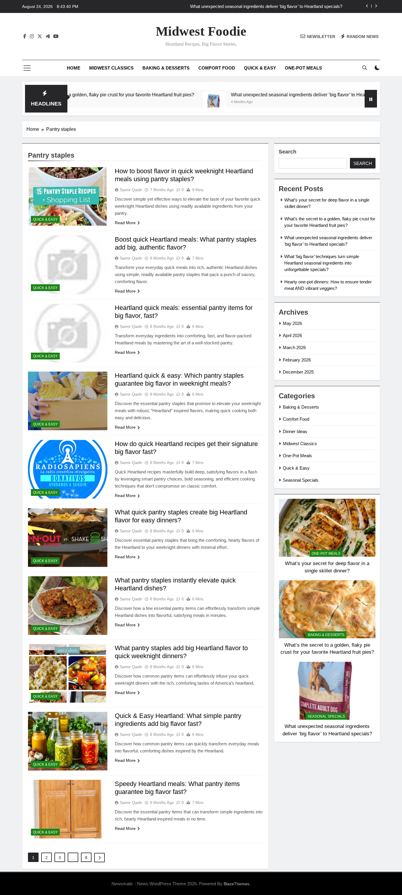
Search (287, 152)
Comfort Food (216, 67)
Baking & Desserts (166, 67)
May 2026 (292, 323)
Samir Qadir (131, 189)
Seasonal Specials (300, 480)
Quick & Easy (260, 67)
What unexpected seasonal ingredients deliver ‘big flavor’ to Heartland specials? (266, 6)
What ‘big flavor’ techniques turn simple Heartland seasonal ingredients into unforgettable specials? (321, 263)
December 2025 (298, 371)
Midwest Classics (111, 67)
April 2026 (292, 335)
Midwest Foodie (201, 31)
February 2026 (297, 359)
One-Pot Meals (303, 67)
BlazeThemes (236, 883)
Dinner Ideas (295, 431)
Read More (125, 222)
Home (73, 67)
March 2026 (294, 347)
